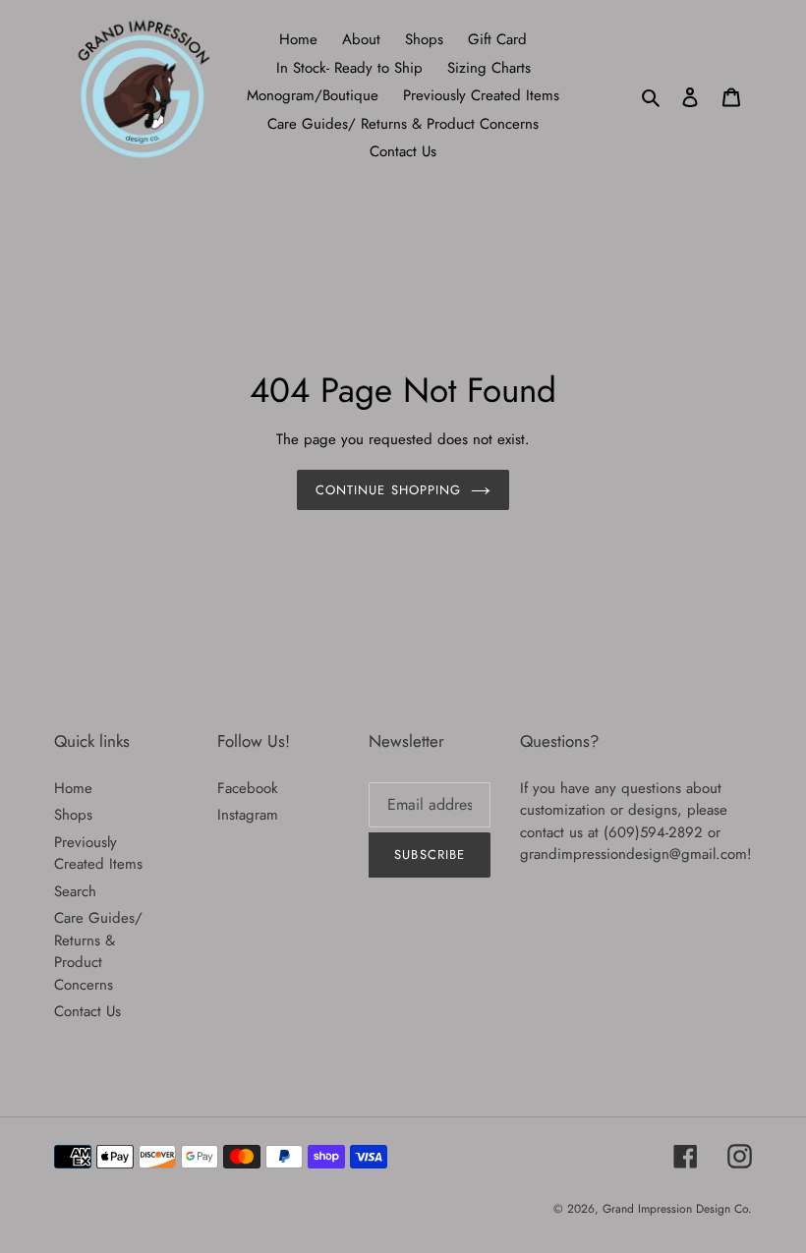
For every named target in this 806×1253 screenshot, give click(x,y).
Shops (73, 815)
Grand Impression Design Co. (677, 1209)
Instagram (247, 815)
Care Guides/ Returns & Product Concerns (98, 951)
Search (75, 891)
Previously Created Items (98, 853)
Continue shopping (388, 490)
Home (73, 788)
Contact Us (87, 1011)
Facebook (247, 788)
